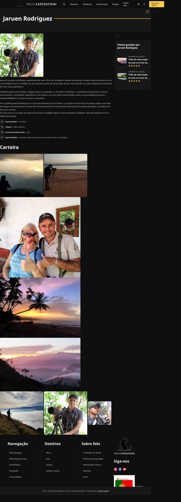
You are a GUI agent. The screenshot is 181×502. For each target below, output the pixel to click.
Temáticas (87, 4)
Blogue (115, 4)
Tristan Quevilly (103, 491)
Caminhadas (14, 464)
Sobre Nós (126, 4)
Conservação (102, 4)
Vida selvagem (15, 452)
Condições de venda (92, 452)
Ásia (48, 459)
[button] (124, 486)
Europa (49, 464)
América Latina (52, 471)
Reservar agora (155, 4)
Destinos (74, 4)
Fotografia (13, 471)
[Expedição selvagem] (36, 4)
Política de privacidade (93, 459)
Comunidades (15, 477)
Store (85, 477)
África (48, 452)
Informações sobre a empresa (92, 467)
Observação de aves (18, 459)
